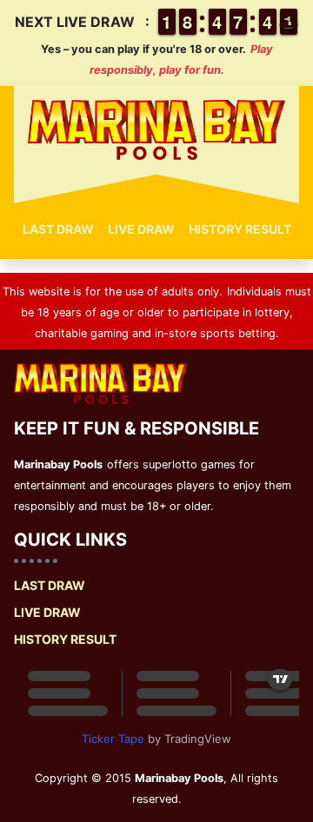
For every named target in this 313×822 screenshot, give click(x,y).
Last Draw (58, 229)
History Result (240, 229)
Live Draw (141, 229)
